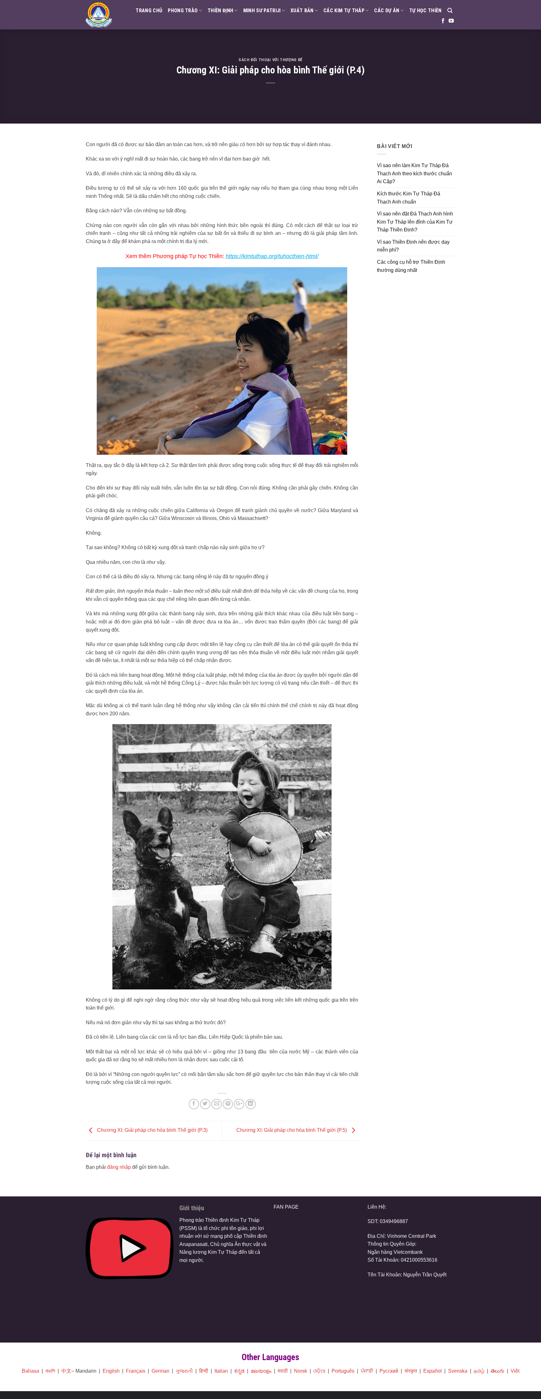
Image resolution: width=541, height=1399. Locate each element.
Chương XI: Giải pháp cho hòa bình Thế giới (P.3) (152, 1130)
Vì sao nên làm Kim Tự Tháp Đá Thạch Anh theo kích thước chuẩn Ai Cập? (414, 173)
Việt (515, 1371)
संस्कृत (410, 1371)
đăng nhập (119, 1167)
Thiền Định (220, 10)
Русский (388, 1371)
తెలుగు (497, 1371)
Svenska (457, 1371)
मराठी (283, 1371)
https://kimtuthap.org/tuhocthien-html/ (272, 256)
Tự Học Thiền (425, 10)
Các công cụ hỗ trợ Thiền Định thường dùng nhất (411, 266)
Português (343, 1371)
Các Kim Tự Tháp (343, 10)
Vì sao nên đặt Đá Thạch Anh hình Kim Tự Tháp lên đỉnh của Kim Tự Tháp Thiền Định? (415, 221)
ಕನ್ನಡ (239, 1371)
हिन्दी (203, 1371)
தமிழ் (479, 1371)
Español (432, 1371)
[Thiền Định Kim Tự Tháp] (99, 15)
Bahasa (30, 1371)
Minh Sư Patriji (262, 10)
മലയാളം (261, 1371)
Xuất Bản (302, 10)
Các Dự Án (386, 10)
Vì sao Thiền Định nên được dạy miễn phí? (413, 246)
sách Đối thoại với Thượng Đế (270, 59)
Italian (221, 1371)
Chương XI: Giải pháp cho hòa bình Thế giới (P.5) (292, 1130)
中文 (66, 1371)
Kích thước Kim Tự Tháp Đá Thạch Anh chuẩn (408, 197)
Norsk (300, 1371)
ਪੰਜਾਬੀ (367, 1371)
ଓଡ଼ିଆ (319, 1371)
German (160, 1371)
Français (135, 1371)
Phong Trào (183, 10)
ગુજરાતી (184, 1371)
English (111, 1371)
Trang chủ (149, 10)
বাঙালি (50, 1371)
